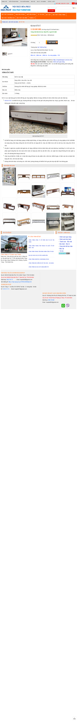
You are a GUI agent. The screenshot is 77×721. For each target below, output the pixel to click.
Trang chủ (4, 1)
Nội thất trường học (8, 18)
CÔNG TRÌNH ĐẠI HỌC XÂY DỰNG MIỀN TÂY (39, 267)
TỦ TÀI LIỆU (41, 14)
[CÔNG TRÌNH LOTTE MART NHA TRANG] (14, 252)
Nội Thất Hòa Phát (42, 47)
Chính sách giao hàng (59, 62)
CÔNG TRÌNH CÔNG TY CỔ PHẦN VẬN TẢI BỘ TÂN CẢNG (41, 241)
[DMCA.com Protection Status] (64, 254)
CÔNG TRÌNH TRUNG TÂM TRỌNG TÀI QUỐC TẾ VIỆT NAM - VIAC (41, 246)
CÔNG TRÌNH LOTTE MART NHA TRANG (11, 254)
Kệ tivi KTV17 (8, 100)
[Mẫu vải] (41, 55)
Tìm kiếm (51, 10)
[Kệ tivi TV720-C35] (53, 230)
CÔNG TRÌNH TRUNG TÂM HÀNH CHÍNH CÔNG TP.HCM (41, 251)
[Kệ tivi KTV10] (9, 230)
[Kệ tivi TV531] (68, 230)
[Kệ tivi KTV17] (16, 10)
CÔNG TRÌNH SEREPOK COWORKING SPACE (39, 259)
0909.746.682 (51, 300)
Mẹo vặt (33, 1)
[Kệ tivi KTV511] (24, 230)
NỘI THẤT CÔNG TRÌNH (59, 14)
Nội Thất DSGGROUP (8, 14)
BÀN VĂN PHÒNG (20, 14)
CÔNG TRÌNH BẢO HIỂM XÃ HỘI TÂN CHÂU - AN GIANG (41, 263)
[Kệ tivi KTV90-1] (38, 230)
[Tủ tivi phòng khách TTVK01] (9, 185)
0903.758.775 (10, 279)
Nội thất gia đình (22, 18)
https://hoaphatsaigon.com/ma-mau (62, 60)
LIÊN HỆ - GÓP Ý (51, 1)
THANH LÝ (32, 18)
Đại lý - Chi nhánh (41, 1)
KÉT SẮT (48, 14)
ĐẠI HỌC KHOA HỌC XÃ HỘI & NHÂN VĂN (38, 255)
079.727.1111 (6, 289)
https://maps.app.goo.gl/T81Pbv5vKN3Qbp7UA (20, 282)
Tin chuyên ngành (24, 1)
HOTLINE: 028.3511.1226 (62, 3)
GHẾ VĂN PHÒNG (31, 14)
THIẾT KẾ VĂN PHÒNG (13, 1)
